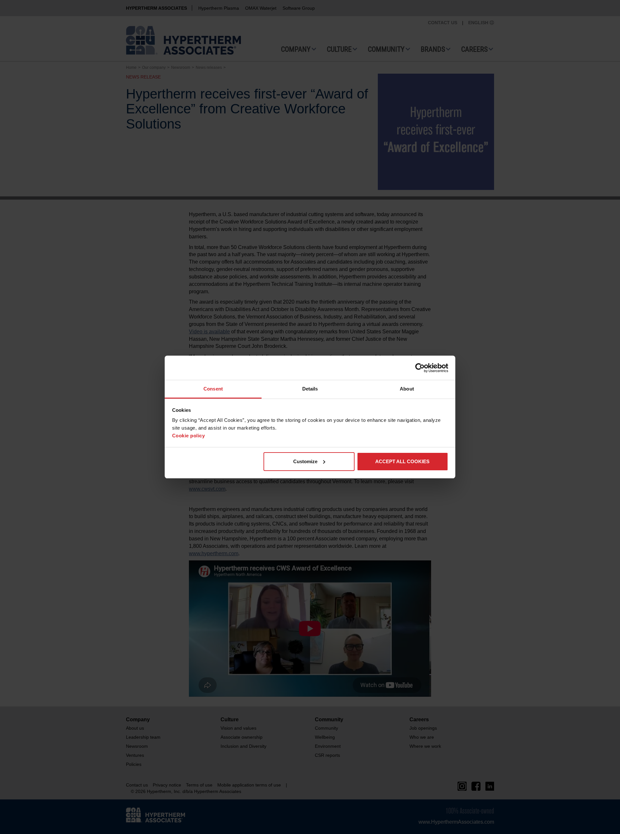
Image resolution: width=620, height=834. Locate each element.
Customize (305, 461)
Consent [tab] (213, 388)
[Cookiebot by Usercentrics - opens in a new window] (420, 368)
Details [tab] (310, 388)
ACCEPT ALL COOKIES (402, 461)
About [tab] (407, 388)
